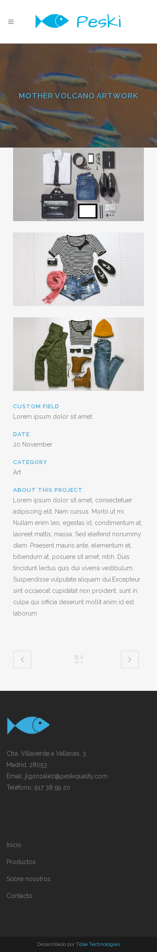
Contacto (19, 895)
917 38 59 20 (52, 787)
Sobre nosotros (29, 878)
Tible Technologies (98, 944)
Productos (21, 861)
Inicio (14, 844)
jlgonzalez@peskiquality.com (66, 776)
